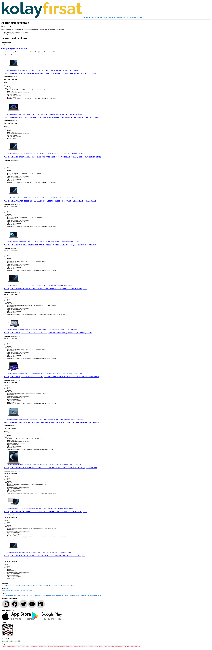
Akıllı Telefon (15, 585)
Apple (4, 590)
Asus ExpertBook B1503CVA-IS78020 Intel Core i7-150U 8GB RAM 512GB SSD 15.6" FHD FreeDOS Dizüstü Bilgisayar (45, 289)
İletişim (140, 17)
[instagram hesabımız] (6, 607)
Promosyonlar (119, 17)
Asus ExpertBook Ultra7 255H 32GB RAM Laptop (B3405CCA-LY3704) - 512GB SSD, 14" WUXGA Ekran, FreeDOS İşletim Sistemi (50, 201)
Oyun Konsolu (29, 585)
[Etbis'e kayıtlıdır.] (7, 636)
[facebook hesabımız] (15, 607)
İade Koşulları (65, 595)
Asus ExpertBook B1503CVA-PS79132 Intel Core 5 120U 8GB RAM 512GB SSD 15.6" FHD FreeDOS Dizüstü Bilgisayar (45, 512)
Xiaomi (17, 590)
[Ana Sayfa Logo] (42, 17)
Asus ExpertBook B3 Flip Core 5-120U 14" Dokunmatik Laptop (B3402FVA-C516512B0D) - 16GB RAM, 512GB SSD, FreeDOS (48, 333)
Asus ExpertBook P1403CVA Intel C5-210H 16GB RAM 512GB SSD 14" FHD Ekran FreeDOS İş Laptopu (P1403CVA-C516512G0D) (50, 245)
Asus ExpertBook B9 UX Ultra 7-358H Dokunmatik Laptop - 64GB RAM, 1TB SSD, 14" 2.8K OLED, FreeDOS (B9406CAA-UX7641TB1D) (52, 422)
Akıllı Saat (22, 585)
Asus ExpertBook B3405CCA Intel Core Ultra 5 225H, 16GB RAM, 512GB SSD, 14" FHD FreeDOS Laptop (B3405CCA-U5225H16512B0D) (52, 157)
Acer (30, 590)
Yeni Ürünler (85, 17)
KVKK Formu (34, 595)
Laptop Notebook (7, 585)
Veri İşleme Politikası (7, 595)
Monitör (35, 585)
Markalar (105, 17)
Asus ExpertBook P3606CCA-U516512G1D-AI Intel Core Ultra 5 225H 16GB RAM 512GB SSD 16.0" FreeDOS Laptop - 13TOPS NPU (50, 468)
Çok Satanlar (92, 17)
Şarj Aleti (40, 585)
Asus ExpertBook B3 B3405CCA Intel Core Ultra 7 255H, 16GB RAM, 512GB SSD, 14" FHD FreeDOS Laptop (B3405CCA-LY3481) (50, 73)
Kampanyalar (111, 17)
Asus (27, 590)
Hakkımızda (134, 17)
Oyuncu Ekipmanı (71, 585)
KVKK (28, 595)
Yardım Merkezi (127, 17)
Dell (20, 590)
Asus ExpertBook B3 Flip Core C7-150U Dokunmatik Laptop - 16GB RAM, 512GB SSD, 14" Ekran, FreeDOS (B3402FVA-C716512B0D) (51, 377)
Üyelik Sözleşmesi (56, 595)
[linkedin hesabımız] (41, 607)
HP (33, 590)
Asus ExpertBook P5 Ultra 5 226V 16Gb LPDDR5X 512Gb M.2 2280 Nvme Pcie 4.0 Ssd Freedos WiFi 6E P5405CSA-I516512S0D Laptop (51, 117)
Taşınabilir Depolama (48, 585)
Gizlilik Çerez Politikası (44, 595)
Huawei (13, 590)
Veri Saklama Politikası (19, 595)
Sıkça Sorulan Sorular (85, 595)
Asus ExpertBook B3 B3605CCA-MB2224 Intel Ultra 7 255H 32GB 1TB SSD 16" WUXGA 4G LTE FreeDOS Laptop (44, 556)
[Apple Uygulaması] (17, 620)
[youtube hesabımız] (32, 607)
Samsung (8, 590)
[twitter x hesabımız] (23, 607)
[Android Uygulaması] (47, 620)
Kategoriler (99, 17)
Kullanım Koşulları (74, 595)
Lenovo (24, 590)
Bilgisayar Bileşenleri (60, 585)
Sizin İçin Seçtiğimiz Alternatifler (15, 48)
